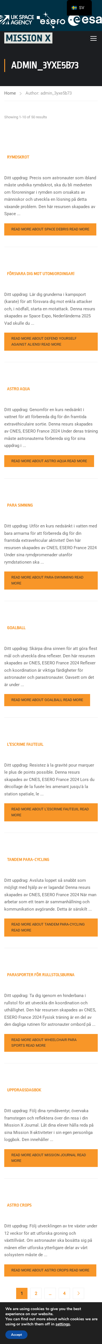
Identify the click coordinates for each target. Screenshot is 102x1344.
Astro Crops (19, 1205)
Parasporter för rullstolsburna (41, 974)
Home (10, 93)
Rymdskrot (18, 157)
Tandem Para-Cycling (28, 859)
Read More (50, 229)
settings (63, 1324)
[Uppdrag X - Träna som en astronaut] (28, 37)
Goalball (16, 627)
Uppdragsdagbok (24, 1090)
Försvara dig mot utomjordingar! (40, 273)
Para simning (20, 505)
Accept (16, 1334)
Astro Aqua (18, 389)
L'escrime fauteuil (25, 744)
